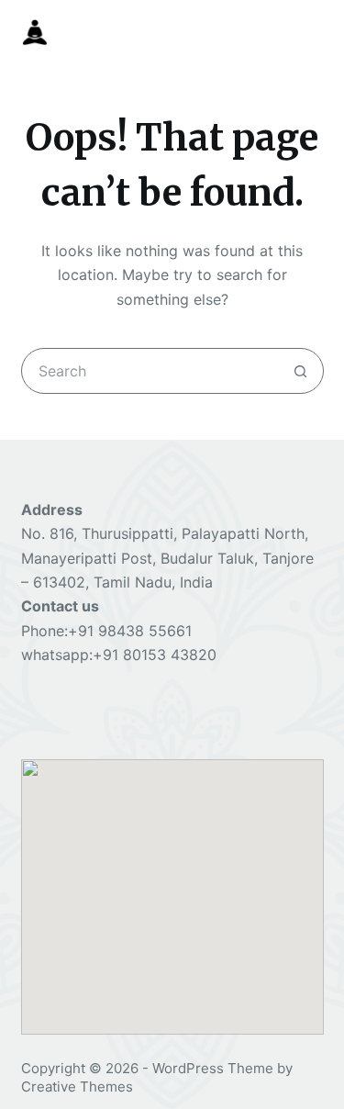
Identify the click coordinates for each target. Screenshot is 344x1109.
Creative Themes (77, 1086)
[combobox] (150, 371)
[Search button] (301, 371)
